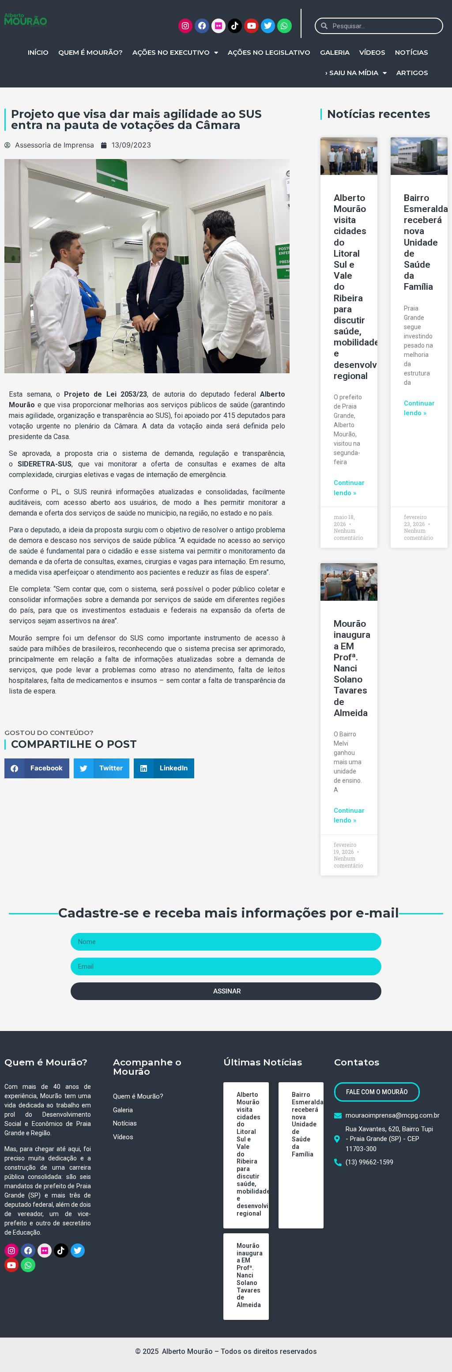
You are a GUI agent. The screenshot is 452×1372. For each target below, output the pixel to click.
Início (38, 52)
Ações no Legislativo (269, 52)
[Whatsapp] (284, 26)
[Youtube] (251, 26)
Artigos (412, 72)
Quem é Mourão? (90, 52)
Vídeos (372, 52)
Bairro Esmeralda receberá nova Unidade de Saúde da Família (426, 242)
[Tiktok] (235, 26)
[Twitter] (268, 26)
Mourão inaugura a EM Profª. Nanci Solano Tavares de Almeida (352, 668)
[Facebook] (202, 26)
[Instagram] (185, 26)
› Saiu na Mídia (351, 72)
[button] (36, 768)
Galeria (335, 52)
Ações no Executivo (171, 52)
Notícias (411, 52)
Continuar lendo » (349, 488)
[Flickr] (218, 26)
